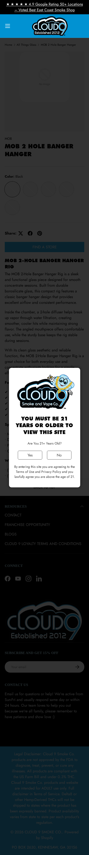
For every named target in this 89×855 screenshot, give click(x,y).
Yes (30, 455)
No (59, 455)
